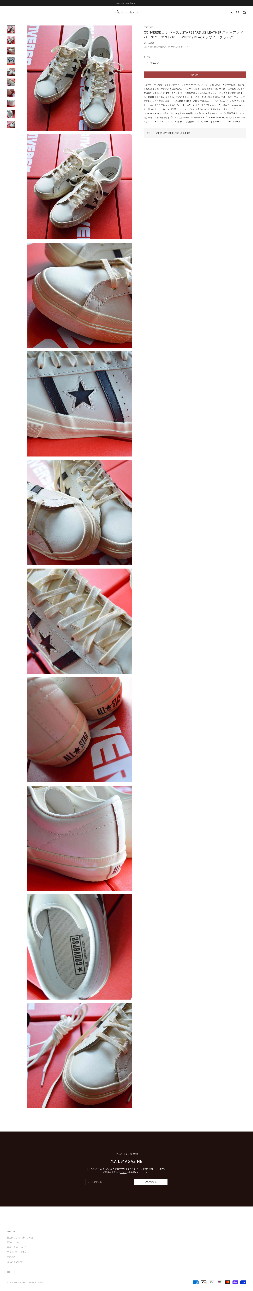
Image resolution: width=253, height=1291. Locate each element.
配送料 (157, 46)
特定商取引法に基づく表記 (20, 1237)
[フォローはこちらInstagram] (8, 1271)
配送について (13, 1242)
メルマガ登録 (151, 1182)
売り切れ (195, 74)
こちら (123, 1172)
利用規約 (11, 1257)
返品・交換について (16, 1247)
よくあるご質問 (14, 1261)
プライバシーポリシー (18, 1252)
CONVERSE (148, 27)
